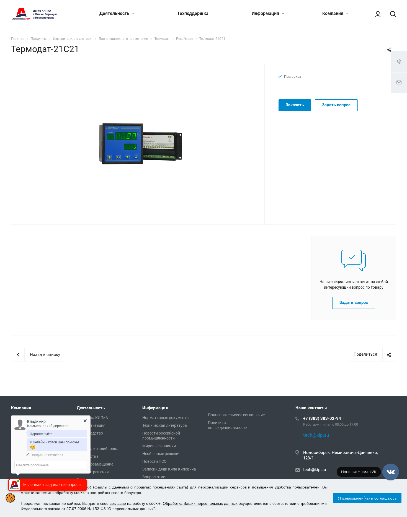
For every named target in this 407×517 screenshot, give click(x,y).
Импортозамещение (95, 464)
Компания (333, 13)
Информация (266, 13)
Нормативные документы (165, 417)
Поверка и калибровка (98, 448)
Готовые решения (93, 472)
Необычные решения (161, 453)
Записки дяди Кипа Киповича (169, 469)
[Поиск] (390, 14)
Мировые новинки (159, 446)
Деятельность (114, 13)
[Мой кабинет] (375, 14)
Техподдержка (192, 13)
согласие (118, 503)
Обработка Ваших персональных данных (200, 503)
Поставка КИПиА (92, 417)
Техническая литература (164, 425)
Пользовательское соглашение (236, 415)
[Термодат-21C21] (140, 143)
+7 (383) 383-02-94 (322, 418)
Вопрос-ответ (154, 477)
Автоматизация (91, 425)
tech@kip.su (314, 469)
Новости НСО (154, 461)
